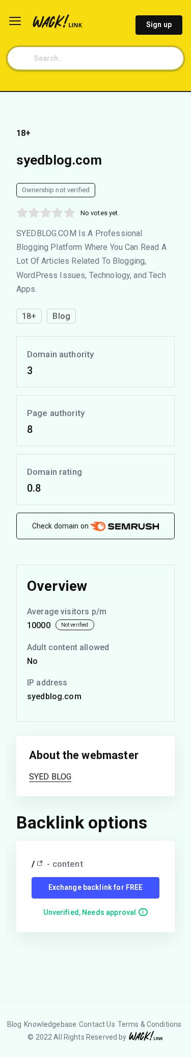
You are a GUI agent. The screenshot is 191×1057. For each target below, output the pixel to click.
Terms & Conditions (150, 1024)
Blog (14, 1024)
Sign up (159, 24)
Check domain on (61, 526)
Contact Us (97, 1024)
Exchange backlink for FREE (95, 887)
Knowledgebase (50, 1024)
